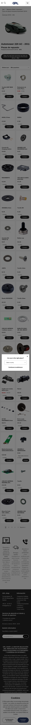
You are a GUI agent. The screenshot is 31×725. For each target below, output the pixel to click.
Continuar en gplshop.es (16, 367)
